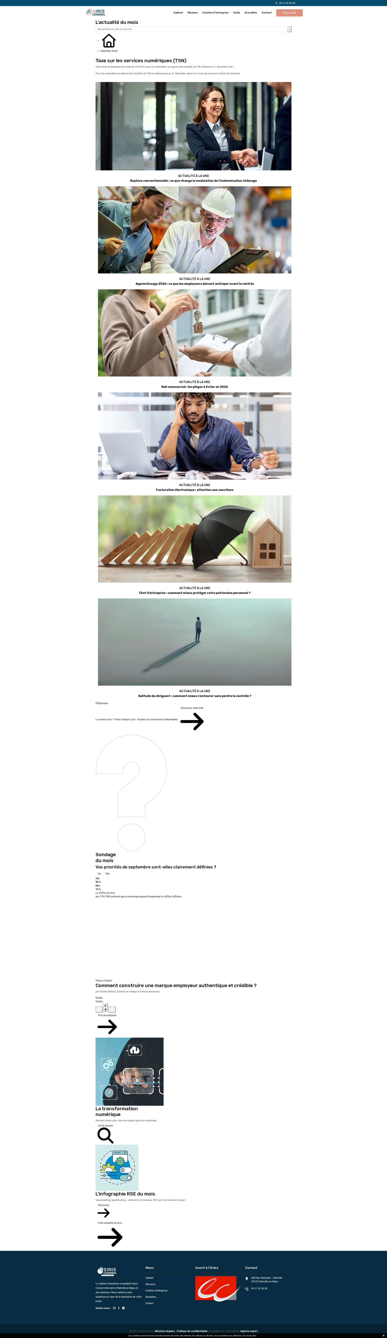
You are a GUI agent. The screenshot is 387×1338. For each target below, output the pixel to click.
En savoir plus (249, 1335)
